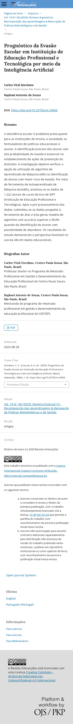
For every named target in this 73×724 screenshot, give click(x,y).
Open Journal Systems (21, 575)
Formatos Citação (18, 384)
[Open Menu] (4, 4)
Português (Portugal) (20, 604)
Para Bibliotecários (17, 641)
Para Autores (14, 635)
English (11, 598)
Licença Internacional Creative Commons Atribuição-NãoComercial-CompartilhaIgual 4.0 (34, 471)
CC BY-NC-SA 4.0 (39, 515)
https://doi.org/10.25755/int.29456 (34, 110)
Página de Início (13, 13)
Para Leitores (14, 629)
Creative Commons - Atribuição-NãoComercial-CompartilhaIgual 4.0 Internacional (31, 676)
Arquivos (33, 13)
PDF (12, 327)
